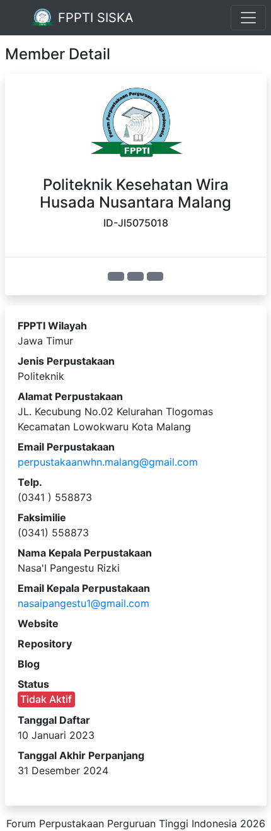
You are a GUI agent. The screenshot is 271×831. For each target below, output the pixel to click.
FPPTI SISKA (94, 17)
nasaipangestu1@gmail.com (83, 603)
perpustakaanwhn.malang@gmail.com (108, 462)
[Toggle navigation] (248, 17)
